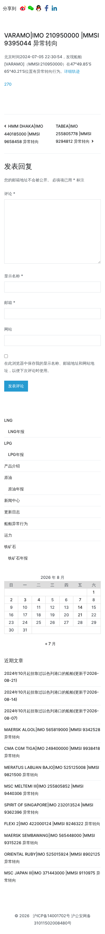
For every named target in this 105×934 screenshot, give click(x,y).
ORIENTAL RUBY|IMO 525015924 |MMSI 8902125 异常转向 (52, 858)
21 (80, 614)
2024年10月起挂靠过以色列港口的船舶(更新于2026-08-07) (51, 714)
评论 (9, 193)
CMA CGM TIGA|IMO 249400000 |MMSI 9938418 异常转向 (52, 752)
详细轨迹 (72, 71)
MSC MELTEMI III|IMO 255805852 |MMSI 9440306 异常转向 (43, 790)
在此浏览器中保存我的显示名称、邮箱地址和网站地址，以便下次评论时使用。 (49, 367)
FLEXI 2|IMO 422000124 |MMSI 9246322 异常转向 (52, 823)
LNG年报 (16, 431)
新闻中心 (12, 500)
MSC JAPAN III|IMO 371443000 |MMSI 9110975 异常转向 (52, 876)
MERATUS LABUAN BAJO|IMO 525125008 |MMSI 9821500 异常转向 (51, 771)
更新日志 (12, 511)
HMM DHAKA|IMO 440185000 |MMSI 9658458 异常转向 (23, 134)
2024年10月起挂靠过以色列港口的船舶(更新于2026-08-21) (51, 677)
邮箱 (9, 302)
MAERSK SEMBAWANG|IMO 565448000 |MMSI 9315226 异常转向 (49, 839)
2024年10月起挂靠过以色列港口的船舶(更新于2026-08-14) (51, 696)
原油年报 (16, 488)
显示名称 (13, 275)
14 (80, 607)
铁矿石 (10, 546)
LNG (8, 420)
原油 (8, 477)
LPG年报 (16, 454)
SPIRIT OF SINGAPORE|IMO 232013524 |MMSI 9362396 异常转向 (48, 808)
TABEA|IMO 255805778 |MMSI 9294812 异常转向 (73, 134)
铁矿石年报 (18, 558)
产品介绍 (12, 466)
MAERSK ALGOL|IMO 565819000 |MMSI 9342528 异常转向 (52, 733)
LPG (8, 443)
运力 (8, 535)
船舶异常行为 (16, 523)
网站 (8, 329)
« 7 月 (50, 643)
